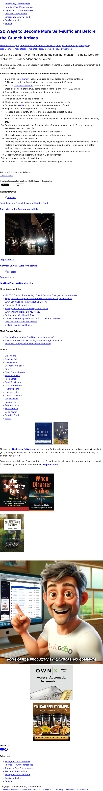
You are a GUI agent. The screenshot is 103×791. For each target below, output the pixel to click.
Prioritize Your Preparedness (19, 7)
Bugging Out (11, 359)
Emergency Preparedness (17, 3)
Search (8, 23)
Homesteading (12, 392)
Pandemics (10, 402)
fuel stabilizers (36, 49)
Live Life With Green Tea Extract (21, 321)
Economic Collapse (9, 45)
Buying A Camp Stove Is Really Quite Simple (26, 308)
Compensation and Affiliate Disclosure (24, 789)
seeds (21, 105)
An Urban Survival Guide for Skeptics (18, 265)
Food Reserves (7, 203)
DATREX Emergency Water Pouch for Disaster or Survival (32, 318)
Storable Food (51, 49)
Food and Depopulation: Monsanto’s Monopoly (28, 343)
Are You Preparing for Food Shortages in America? (29, 337)
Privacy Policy (82, 789)
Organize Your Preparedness (19, 10)
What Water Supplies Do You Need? (22, 312)
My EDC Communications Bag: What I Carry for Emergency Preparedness (41, 295)
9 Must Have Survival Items (18, 325)
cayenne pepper (70, 45)
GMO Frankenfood (14, 385)
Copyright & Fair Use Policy (52, 789)
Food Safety (11, 379)
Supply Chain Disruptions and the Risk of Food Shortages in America (38, 298)
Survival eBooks (13, 20)
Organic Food (11, 398)
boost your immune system (47, 45)
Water (8, 418)
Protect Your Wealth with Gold (20, 315)
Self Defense (11, 408)
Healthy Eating (12, 389)
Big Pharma (10, 355)
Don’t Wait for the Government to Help (19, 209)
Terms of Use (70, 789)
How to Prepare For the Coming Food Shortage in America (33, 340)
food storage (21, 49)
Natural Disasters (24, 203)
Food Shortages (13, 382)
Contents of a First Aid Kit (18, 305)
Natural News (6, 175)
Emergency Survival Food (17, 17)
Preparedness (27, 45)
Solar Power (11, 412)
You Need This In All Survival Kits (16, 283)
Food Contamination (15, 372)
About (5, 789)
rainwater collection (23, 85)
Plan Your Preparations (16, 13)
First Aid (9, 369)
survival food (65, 49)
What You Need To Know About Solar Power (26, 302)
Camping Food (12, 362)
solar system (23, 79)
